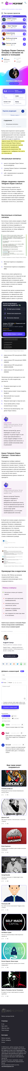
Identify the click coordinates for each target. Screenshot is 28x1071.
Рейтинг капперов (10, 9)
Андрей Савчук (6, 59)
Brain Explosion (6, 846)
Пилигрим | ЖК (5, 903)
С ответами (16, 718)
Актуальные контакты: (12, 124)
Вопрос (10, 682)
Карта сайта (4, 1026)
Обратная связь (5, 1028)
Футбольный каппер (11, 38)
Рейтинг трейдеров (6, 1040)
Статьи (3, 1042)
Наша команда (5, 1030)
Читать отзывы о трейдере (15, 334)
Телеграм (24, 19)
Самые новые (7, 715)
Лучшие (14, 715)
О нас (2, 1024)
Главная (3, 9)
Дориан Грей (5, 817)
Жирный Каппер (10, 33)
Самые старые (7, 718)
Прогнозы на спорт (11, 43)
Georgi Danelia (5, 875)
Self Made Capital (6, 932)
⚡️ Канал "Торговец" (11, 26)
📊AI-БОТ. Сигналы (11, 18)
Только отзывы (7, 721)
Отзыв (4, 682)
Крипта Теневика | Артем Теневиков (12, 990)
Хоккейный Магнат (7, 788)
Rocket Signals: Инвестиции (9, 961)
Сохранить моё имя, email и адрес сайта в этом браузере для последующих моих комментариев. (14, 703)
